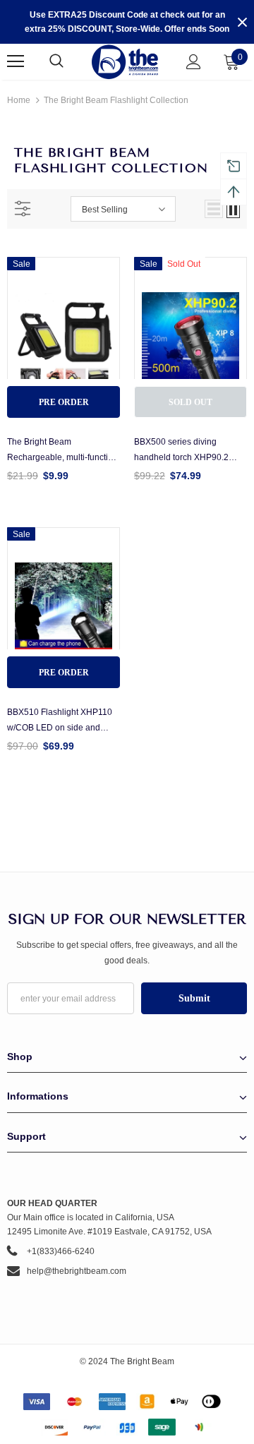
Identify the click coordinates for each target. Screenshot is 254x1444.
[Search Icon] (70, 61)
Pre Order (64, 402)
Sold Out (190, 402)
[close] (242, 22)
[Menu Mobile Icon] (15, 61)
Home (18, 100)
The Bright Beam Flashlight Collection (116, 100)
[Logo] (125, 62)
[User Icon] (193, 61)
